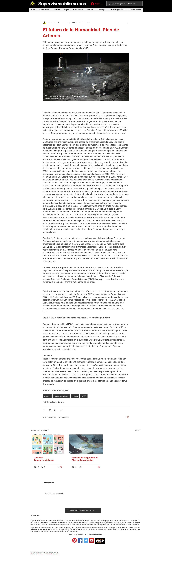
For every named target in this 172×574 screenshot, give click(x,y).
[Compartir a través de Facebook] (44, 410)
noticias (75, 396)
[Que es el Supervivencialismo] (48, 444)
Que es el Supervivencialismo (44, 458)
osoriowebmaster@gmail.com (48, 554)
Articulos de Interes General (53, 402)
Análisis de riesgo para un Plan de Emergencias (85, 458)
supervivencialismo (61, 396)
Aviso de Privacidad (95, 535)
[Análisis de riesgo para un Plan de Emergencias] (86, 444)
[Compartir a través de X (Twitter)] (49, 410)
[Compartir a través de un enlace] (61, 410)
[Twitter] (86, 540)
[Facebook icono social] (80, 540)
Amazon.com (72, 531)
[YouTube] (91, 540)
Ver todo (138, 430)
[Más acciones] (127, 22)
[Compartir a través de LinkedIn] (55, 410)
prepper (47, 396)
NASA (84, 396)
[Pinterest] (74, 540)
